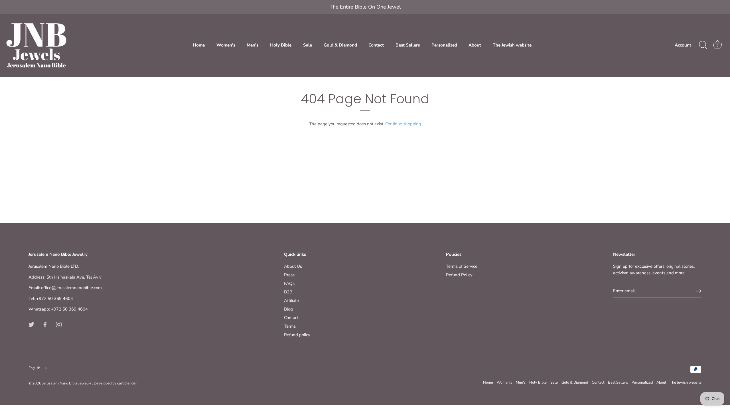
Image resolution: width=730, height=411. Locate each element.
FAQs (289, 283)
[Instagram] (59, 324)
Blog (288, 309)
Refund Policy (459, 275)
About (475, 45)
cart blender (127, 383)
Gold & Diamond (340, 45)
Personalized (444, 45)
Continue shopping (403, 124)
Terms (290, 326)
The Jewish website (512, 45)
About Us (293, 266)
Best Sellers (408, 45)
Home (199, 45)
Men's (252, 45)
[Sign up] (698, 291)
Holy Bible (280, 45)
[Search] (703, 45)
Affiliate (291, 300)
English (34, 368)
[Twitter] (31, 324)
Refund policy (297, 335)
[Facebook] (45, 324)
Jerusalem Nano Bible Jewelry (67, 383)
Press (289, 275)
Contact (376, 45)
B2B (288, 292)
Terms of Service (461, 266)
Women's (225, 45)
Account (683, 45)
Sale (307, 45)
